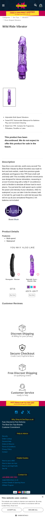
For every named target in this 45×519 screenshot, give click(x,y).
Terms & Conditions (9, 447)
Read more (14, 506)
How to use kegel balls (10, 466)
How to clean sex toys (9, 463)
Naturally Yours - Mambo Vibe (32, 280)
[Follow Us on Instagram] (16, 412)
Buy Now (12, 295)
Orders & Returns (8, 444)
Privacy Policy (7, 449)
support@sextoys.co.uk (10, 480)
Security (5, 436)
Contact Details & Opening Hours (13, 483)
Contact (4, 452)
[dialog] (22, 507)
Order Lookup (7, 439)
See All (4, 468)
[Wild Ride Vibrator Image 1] (22, 57)
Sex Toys (16, 17)
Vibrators (25, 17)
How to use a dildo (8, 461)
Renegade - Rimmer (13, 279)
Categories (6, 17)
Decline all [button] (33, 510)
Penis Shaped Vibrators (12, 20)
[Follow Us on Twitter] (28, 412)
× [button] (42, 497)
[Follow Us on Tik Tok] (22, 412)
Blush (16, 219)
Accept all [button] (11, 510)
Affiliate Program (8, 485)
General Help (6, 441)
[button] (3, 5)
